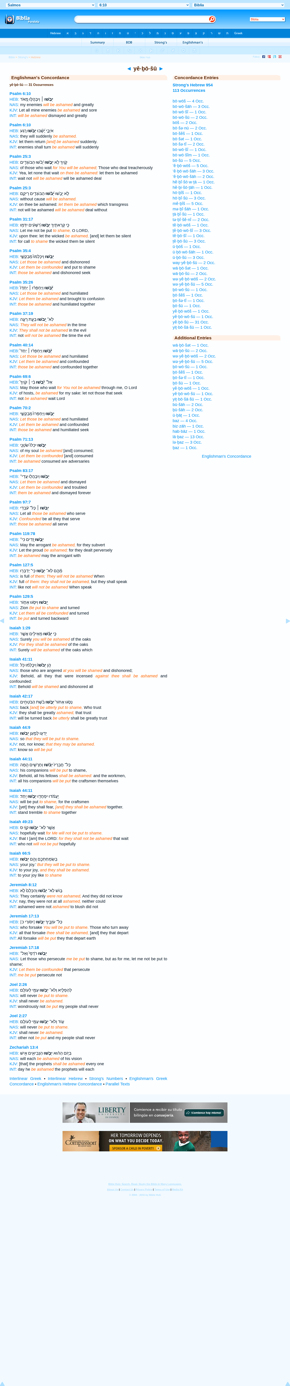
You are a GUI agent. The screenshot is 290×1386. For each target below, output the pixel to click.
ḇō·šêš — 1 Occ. (188, 295)
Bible (12, 57)
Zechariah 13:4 (24, 1047)
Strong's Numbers (106, 1078)
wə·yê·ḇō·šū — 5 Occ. (193, 284)
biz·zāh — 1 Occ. (188, 426)
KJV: (14, 110)
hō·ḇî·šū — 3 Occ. (189, 198)
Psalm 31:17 (21, 219)
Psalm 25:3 (20, 156)
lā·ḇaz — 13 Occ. (188, 437)
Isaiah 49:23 (21, 821)
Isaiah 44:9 (20, 727)
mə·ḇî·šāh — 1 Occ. (191, 209)
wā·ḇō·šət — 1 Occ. (191, 268)
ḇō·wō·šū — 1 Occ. (190, 289)
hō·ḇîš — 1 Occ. (187, 192)
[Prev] (5, 631)
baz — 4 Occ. (185, 420)
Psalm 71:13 (21, 439)
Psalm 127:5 (21, 565)
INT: (13, 115)
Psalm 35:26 (21, 282)
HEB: (14, 99)
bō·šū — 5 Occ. (187, 160)
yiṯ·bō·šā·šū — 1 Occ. (192, 327)
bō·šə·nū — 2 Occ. (190, 128)
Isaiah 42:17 (21, 696)
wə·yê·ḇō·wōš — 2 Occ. (194, 279)
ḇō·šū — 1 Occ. (187, 306)
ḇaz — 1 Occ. (185, 447)
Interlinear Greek (25, 1078)
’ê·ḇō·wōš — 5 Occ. (190, 165)
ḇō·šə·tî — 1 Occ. (189, 300)
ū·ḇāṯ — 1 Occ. (186, 415)
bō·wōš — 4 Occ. (188, 101)
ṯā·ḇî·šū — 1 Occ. (189, 214)
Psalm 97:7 (20, 502)
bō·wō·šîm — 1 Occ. (191, 155)
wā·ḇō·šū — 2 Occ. (190, 273)
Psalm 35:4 (20, 250)
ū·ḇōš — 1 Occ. (187, 246)
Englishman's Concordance (226, 456)
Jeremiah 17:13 (24, 916)
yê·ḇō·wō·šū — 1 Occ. (193, 316)
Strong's (23, 57)
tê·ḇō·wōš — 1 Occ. (191, 225)
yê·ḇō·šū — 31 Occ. (191, 322)
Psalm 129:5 (21, 596)
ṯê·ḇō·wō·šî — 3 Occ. (192, 230)
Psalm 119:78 (22, 533)
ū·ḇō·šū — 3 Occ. (189, 257)
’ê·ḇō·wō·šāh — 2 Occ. (193, 176)
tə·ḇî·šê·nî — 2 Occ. (191, 219)
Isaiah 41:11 (21, 659)
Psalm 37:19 (21, 313)
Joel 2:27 (18, 1016)
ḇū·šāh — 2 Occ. (188, 410)
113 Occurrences (189, 90)
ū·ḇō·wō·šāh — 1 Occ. (193, 252)
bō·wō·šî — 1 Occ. (189, 112)
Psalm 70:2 (20, 408)
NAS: (14, 104)
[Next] (284, 631)
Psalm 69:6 (20, 376)
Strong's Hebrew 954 (193, 85)
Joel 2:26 (18, 984)
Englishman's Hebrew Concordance (69, 1084)
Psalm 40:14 (21, 345)
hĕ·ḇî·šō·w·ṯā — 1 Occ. (194, 182)
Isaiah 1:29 (20, 628)
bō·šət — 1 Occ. (187, 139)
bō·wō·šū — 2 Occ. (190, 117)
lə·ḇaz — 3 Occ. (187, 442)
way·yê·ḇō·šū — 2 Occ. (194, 262)
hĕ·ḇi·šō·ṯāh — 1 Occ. (193, 187)
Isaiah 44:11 (21, 759)
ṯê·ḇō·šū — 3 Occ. (189, 241)
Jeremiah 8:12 (23, 885)
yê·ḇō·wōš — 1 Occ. (191, 311)
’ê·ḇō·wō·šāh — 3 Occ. (193, 171)
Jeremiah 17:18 (24, 947)
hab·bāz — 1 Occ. (189, 431)
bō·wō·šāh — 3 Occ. (191, 106)
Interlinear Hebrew (65, 1078)
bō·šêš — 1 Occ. (188, 133)
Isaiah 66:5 (20, 853)
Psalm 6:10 (20, 93)
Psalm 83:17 (21, 470)
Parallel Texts (118, 1084)
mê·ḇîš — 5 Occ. (188, 203)
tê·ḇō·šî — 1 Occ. (189, 235)
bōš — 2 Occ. (185, 122)
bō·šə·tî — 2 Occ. (189, 144)
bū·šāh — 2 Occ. (188, 404)
